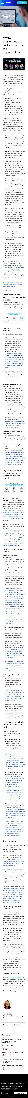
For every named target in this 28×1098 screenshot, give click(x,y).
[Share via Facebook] (3, 1025)
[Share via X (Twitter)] (7, 1025)
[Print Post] (17, 1025)
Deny (7, 1093)
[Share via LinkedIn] (10, 1025)
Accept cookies (20, 1093)
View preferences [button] (14, 1095)
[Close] (26, 1082)
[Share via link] (14, 1025)
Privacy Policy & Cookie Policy (9, 1089)
